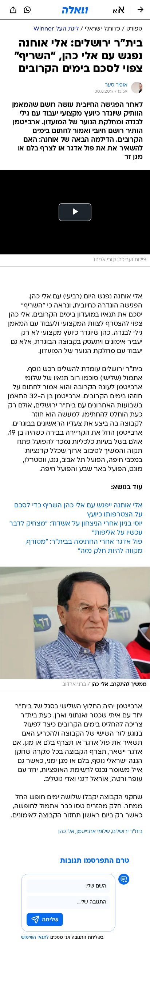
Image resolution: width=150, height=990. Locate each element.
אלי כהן (66, 831)
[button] (118, 10)
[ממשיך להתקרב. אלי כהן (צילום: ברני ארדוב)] (75, 629)
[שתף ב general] (13, 10)
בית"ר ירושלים (127, 831)
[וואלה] (75, 9)
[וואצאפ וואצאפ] (27, 9)
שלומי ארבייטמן (93, 831)
